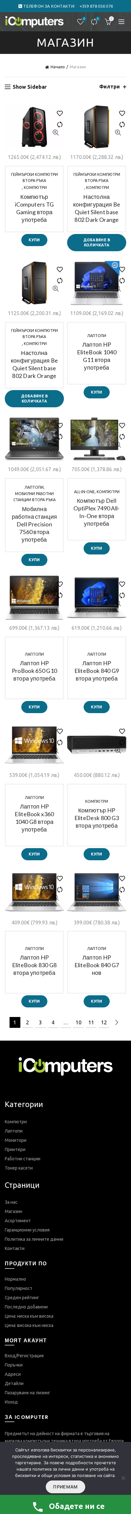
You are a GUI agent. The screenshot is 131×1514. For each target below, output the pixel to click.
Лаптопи (96, 336)
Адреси (13, 1374)
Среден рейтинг (22, 1297)
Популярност (18, 1288)
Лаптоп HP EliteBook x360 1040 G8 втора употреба (34, 818)
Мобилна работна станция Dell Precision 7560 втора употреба (34, 524)
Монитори (15, 1140)
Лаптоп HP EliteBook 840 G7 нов (96, 965)
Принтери (15, 1149)
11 (91, 1022)
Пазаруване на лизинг (27, 1392)
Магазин (13, 1211)
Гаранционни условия (27, 1229)
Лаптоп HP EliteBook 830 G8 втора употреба (34, 965)
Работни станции (22, 1158)
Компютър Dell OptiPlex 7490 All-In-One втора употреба (96, 512)
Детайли (14, 1383)
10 (78, 1022)
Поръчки (14, 1364)
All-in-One (84, 492)
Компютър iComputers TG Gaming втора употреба (34, 208)
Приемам (65, 1486)
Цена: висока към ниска (29, 1325)
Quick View (55, 132)
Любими (84, 18)
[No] (123, 1478)
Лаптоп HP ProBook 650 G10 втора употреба (34, 670)
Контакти (14, 1248)
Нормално (15, 1279)
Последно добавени (26, 1306)
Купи (34, 240)
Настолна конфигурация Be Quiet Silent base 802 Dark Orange (97, 208)
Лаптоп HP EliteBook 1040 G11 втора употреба (96, 356)
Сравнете (98, 18)
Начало (58, 66)
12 (104, 1022)
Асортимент (18, 1220)
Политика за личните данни (34, 1239)
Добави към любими (57, 110)
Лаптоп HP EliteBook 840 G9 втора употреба (96, 670)
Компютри (35, 187)
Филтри (109, 86)
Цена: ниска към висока (29, 1316)
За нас (11, 1202)
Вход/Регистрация (24, 1355)
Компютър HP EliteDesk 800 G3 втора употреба (96, 818)
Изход (11, 1402)
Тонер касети (19, 1168)
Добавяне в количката (96, 242)
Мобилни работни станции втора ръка (34, 497)
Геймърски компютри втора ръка (34, 177)
